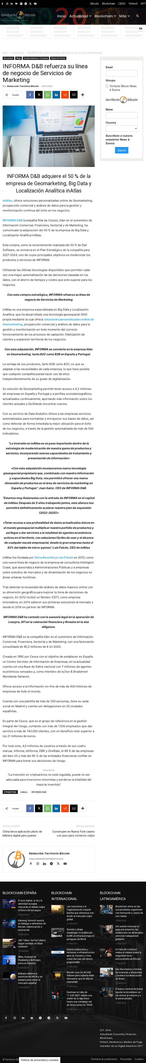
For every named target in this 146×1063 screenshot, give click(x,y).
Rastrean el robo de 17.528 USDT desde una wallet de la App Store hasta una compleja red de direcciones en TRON (79, 998)
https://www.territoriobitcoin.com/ (46, 858)
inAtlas (7, 200)
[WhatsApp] (47, 95)
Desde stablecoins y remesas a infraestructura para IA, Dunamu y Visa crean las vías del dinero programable (80, 956)
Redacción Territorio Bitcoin (23, 86)
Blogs (18, 58)
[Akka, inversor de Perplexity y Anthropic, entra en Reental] (9, 959)
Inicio (5, 52)
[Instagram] (7, 4)
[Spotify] (21, 4)
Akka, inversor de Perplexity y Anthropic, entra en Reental (29, 960)
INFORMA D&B (39, 791)
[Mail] (16, 4)
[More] (83, 95)
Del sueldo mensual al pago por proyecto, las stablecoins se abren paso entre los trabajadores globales (129, 933)
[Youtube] (35, 4)
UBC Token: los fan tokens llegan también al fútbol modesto (32, 943)
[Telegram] (25, 4)
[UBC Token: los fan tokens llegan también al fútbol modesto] (9, 943)
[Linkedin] (11, 4)
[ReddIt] (65, 95)
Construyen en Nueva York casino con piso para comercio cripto (73, 833)
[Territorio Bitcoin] (18, 16)
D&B (19, 220)
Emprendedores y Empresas (36, 58)
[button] (137, 16)
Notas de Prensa (58, 58)
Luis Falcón (65, 557)
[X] (30, 4)
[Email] (74, 95)
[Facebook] (2, 4)
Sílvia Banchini (44, 557)
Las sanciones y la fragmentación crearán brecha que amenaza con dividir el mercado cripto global (80, 913)
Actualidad (18, 52)
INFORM (8, 220)
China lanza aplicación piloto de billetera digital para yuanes (22, 833)
